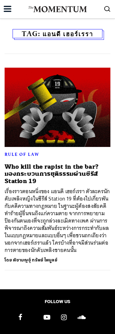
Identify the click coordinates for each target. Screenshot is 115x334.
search (107, 8)
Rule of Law (22, 154)
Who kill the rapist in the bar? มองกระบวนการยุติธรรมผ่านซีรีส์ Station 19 (51, 174)
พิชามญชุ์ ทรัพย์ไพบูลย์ (35, 260)
